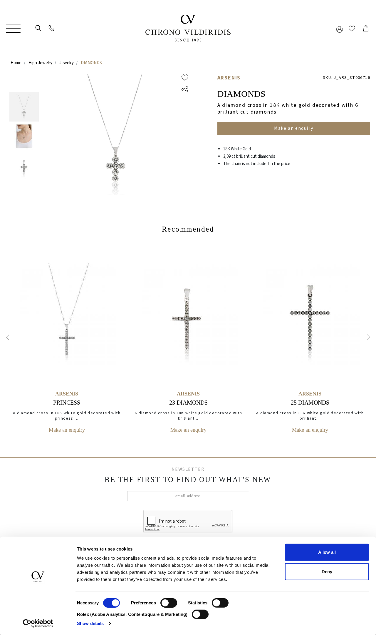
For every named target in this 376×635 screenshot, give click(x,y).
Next (367, 337)
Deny (327, 571)
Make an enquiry (67, 430)
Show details (90, 623)
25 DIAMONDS (310, 402)
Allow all (327, 552)
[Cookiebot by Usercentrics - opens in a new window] (38, 623)
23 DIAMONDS (188, 402)
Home (16, 63)
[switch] (168, 598)
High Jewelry (40, 63)
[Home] (188, 28)
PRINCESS (66, 402)
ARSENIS (229, 78)
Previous (9, 337)
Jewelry (66, 63)
